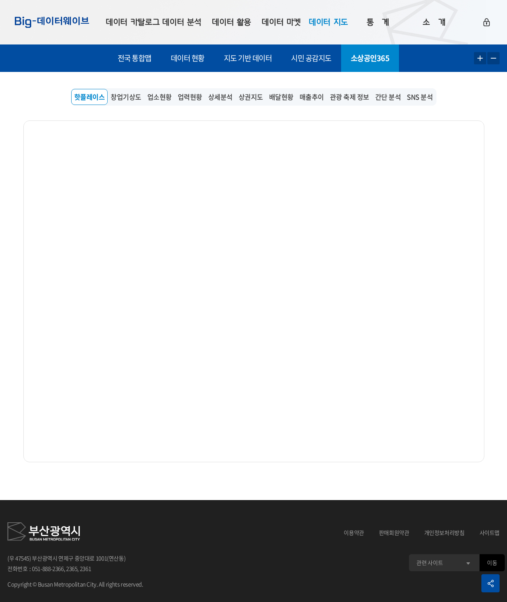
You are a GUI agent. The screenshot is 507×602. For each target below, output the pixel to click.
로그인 (486, 22)
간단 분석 (388, 97)
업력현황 (190, 97)
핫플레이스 (89, 97)
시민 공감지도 (311, 58)
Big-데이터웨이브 (52, 22)
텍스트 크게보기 (480, 58)
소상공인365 (370, 58)
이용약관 (354, 533)
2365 (72, 569)
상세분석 (220, 97)
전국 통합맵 (134, 58)
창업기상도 (126, 97)
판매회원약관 (394, 533)
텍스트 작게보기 (493, 58)
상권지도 (251, 97)
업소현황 (159, 97)
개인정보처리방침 (444, 533)
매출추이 (312, 97)
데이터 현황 (188, 58)
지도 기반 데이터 (248, 58)
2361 (85, 569)
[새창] (43, 532)
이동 (492, 563)
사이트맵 (490, 533)
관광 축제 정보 (349, 97)
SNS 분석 (420, 97)
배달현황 (281, 97)
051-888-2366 (48, 569)
